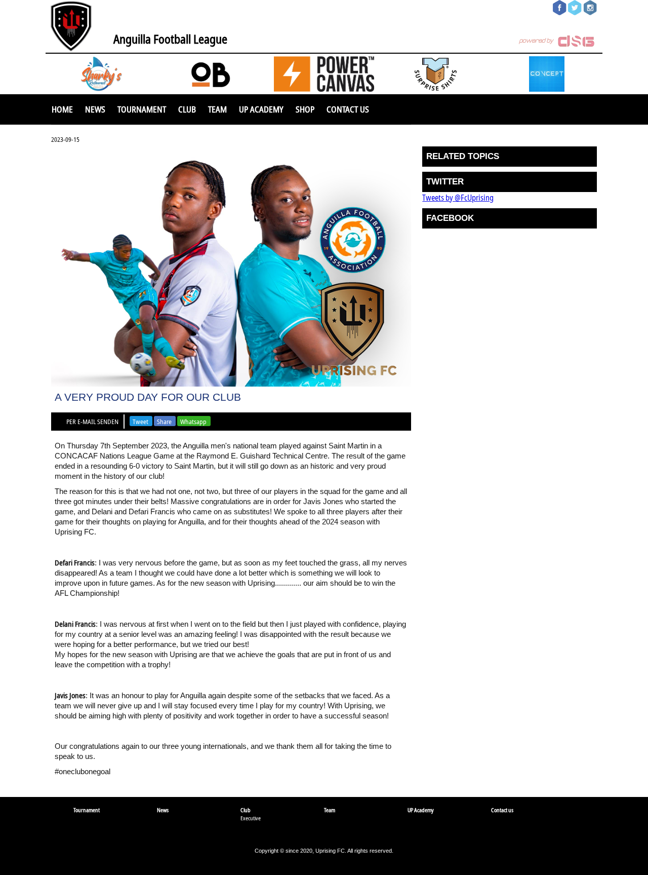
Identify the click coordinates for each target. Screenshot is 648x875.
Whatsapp (193, 421)
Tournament (141, 109)
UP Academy (261, 109)
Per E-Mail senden (92, 421)
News (95, 109)
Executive (250, 818)
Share (164, 421)
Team (217, 109)
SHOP (305, 109)
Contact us (348, 109)
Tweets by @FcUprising (458, 197)
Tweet (140, 421)
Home (62, 109)
